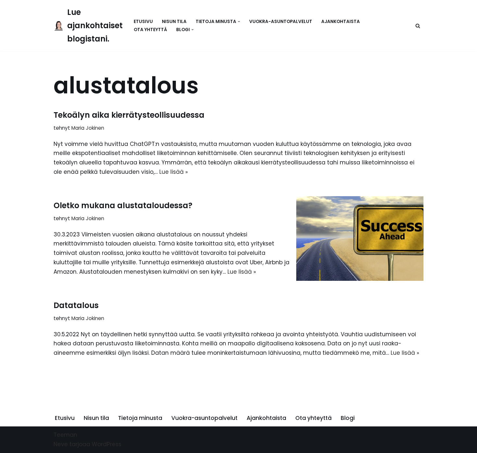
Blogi (348, 418)
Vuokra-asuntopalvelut (280, 21)
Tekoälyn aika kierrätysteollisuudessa (129, 115)
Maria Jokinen (87, 128)
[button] (239, 21)
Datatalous (76, 305)
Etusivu (143, 21)
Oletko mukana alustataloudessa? (123, 205)
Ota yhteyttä (150, 30)
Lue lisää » (173, 172)
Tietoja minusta (140, 418)
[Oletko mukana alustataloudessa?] (359, 238)
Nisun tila (174, 21)
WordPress (106, 444)
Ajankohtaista (340, 21)
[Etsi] (417, 25)
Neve (61, 444)
